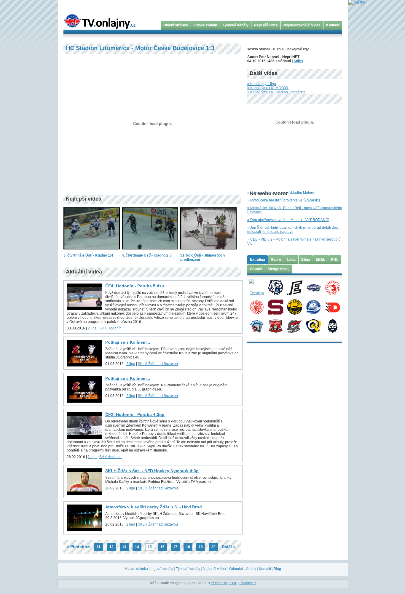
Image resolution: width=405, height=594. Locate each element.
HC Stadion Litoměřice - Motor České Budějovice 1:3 (140, 48)
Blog (277, 569)
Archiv (251, 569)
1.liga (291, 259)
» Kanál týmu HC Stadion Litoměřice (276, 92)
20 (213, 547)
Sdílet (298, 61)
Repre (276, 259)
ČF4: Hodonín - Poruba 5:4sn (134, 286)
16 (162, 547)
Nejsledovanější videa (302, 25)
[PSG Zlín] (313, 326)
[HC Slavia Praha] (256, 307)
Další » (228, 546)
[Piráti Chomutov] (294, 326)
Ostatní (256, 269)
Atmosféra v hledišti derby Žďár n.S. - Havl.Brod (153, 507)
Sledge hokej (278, 269)
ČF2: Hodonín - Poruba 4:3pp (135, 414)
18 (188, 547)
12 (111, 547)
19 (201, 547)
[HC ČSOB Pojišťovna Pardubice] (332, 307)
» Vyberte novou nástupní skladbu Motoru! (281, 192)
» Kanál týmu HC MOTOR (267, 88)
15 (150, 547)
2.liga (92, 328)
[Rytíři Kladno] (332, 326)
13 (124, 547)
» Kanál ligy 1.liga (261, 84)
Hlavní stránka (175, 25)
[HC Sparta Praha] (275, 307)
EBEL (320, 259)
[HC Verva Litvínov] (294, 307)
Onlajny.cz (248, 583)
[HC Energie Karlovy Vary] (294, 287)
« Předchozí (78, 546)
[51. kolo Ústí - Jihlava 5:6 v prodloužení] (208, 251)
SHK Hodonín (110, 328)
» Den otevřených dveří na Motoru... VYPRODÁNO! (288, 220)
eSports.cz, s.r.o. (224, 583)
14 (137, 547)
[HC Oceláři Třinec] (332, 287)
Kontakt (332, 25)
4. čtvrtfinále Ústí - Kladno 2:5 (147, 255)
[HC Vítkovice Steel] (313, 307)
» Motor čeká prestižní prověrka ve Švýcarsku (283, 200)
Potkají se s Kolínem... (127, 342)
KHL (334, 259)
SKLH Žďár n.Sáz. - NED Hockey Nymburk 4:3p (152, 470)
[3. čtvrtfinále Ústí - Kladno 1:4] (91, 251)
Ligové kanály (205, 25)
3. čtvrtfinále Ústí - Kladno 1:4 (88, 255)
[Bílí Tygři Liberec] (275, 287)
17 (175, 547)
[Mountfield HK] (275, 326)
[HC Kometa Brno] (313, 287)
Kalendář (236, 569)
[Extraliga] (256, 287)
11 (99, 547)
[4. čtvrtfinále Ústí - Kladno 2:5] (150, 251)
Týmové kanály (235, 25)
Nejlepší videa (266, 25)
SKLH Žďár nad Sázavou (158, 364)
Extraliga (257, 259)
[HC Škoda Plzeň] (256, 326)
